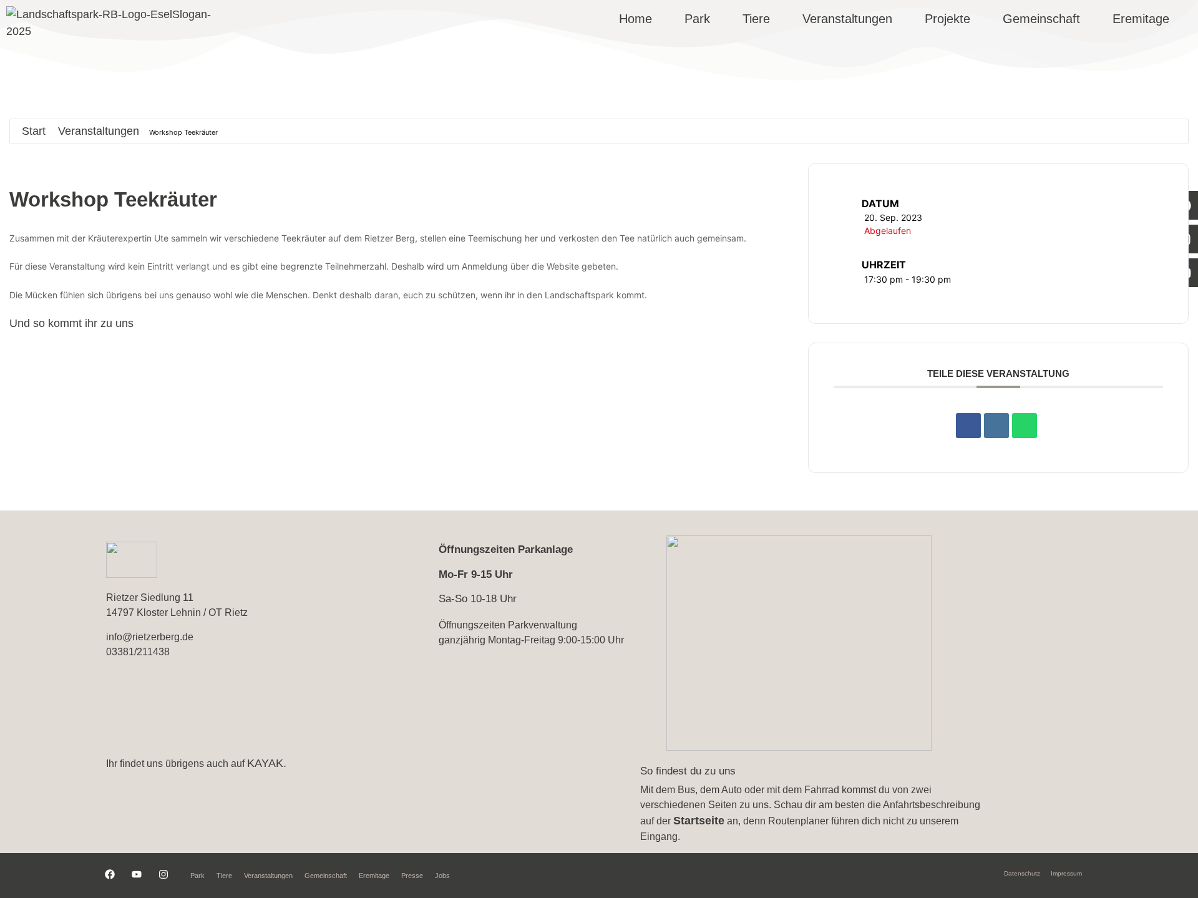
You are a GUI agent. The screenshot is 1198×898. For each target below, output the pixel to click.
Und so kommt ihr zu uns (71, 323)
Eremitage (1141, 18)
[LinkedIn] (996, 425)
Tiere (756, 18)
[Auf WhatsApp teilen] (1024, 425)
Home (635, 18)
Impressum (1066, 873)
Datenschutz (1022, 873)
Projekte (947, 18)
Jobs (442, 875)
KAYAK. (266, 763)
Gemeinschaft (1041, 18)
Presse (412, 875)
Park (697, 18)
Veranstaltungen (847, 18)
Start (34, 131)
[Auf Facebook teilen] (968, 425)
